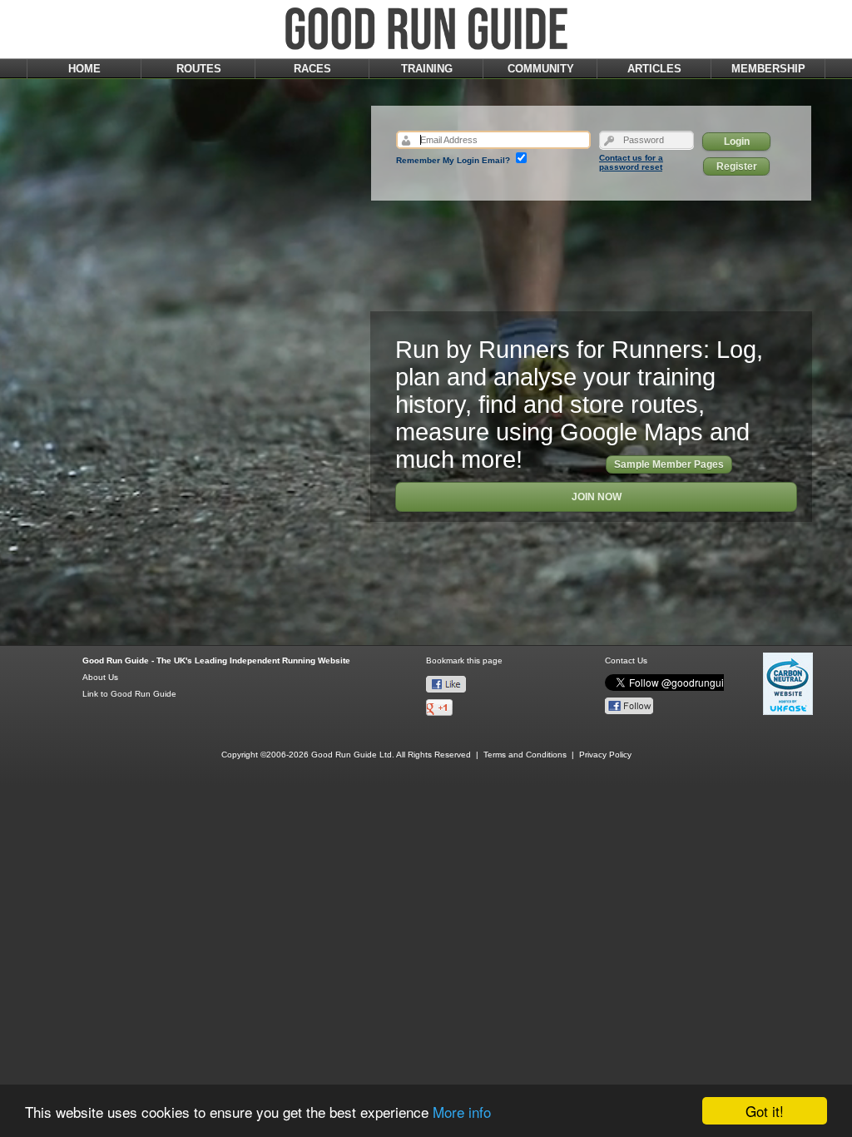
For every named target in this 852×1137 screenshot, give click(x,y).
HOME (84, 68)
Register (736, 166)
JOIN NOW (597, 497)
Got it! (765, 1110)
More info (462, 1111)
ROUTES (198, 68)
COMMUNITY (541, 68)
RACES (312, 68)
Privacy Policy (605, 754)
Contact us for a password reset (631, 162)
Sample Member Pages (669, 464)
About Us (100, 677)
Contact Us (626, 660)
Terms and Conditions (525, 754)
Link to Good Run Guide (129, 693)
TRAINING (427, 68)
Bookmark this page (464, 660)
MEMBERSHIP (768, 68)
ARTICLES (654, 68)
